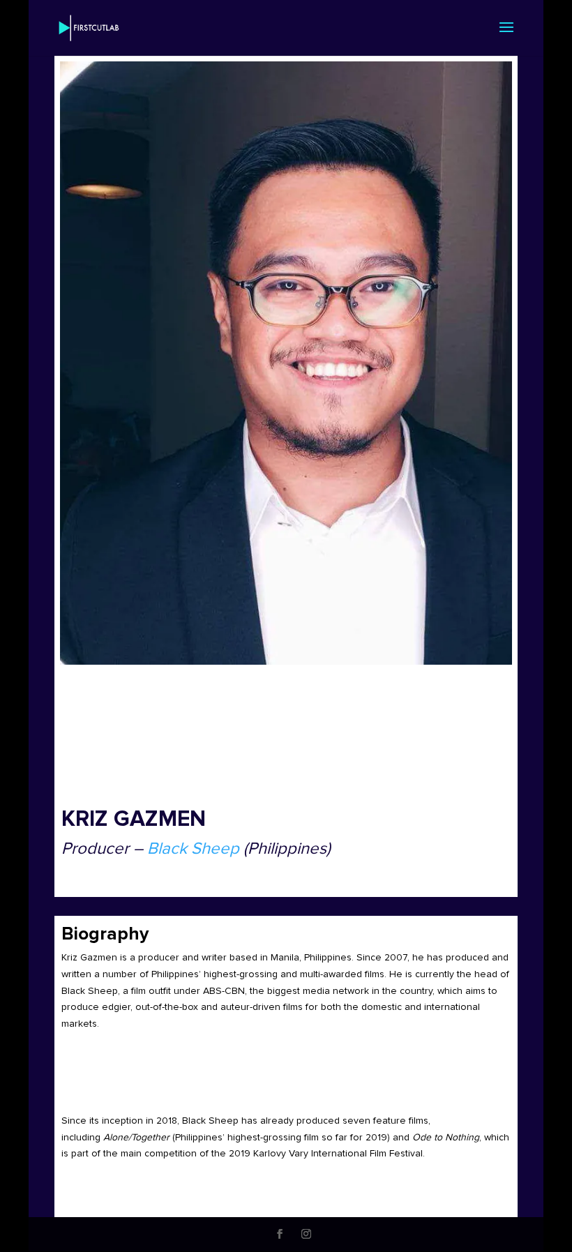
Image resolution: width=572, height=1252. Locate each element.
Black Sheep (193, 848)
